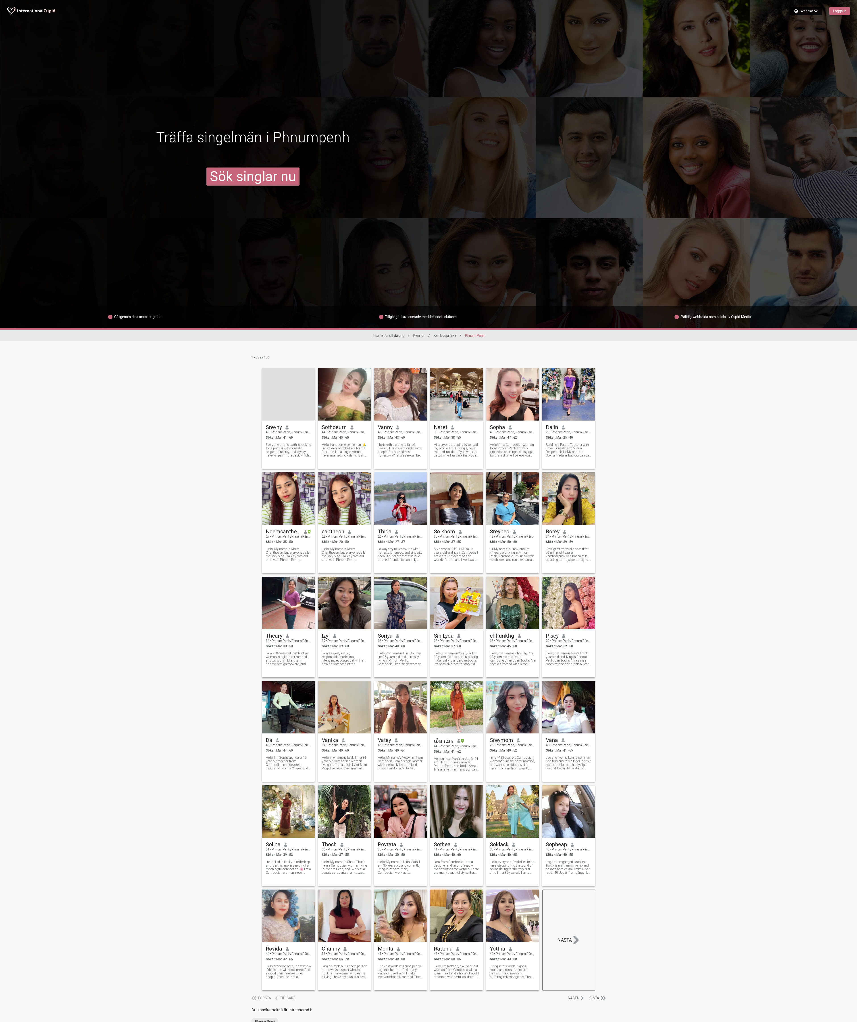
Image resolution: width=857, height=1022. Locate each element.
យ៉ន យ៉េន (444, 741)
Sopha (497, 427)
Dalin (552, 427)
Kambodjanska (444, 335)
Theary (274, 636)
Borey (553, 531)
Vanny (385, 427)
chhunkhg (502, 636)
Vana (552, 740)
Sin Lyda (444, 636)
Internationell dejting (388, 335)
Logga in (839, 11)
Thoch (329, 844)
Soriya (385, 636)
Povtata (387, 844)
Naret (440, 427)
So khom (444, 531)
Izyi (326, 636)
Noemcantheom (283, 531)
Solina (273, 844)
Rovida (274, 949)
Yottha (497, 949)
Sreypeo (499, 531)
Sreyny (274, 427)
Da (269, 740)
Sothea (442, 844)
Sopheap (556, 844)
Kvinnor (419, 335)
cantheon (333, 531)
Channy (331, 949)
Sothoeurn (334, 427)
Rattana (443, 949)
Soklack (499, 844)
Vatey (384, 740)
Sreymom (501, 740)
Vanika (330, 740)
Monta (385, 949)
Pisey (552, 636)
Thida (384, 531)
